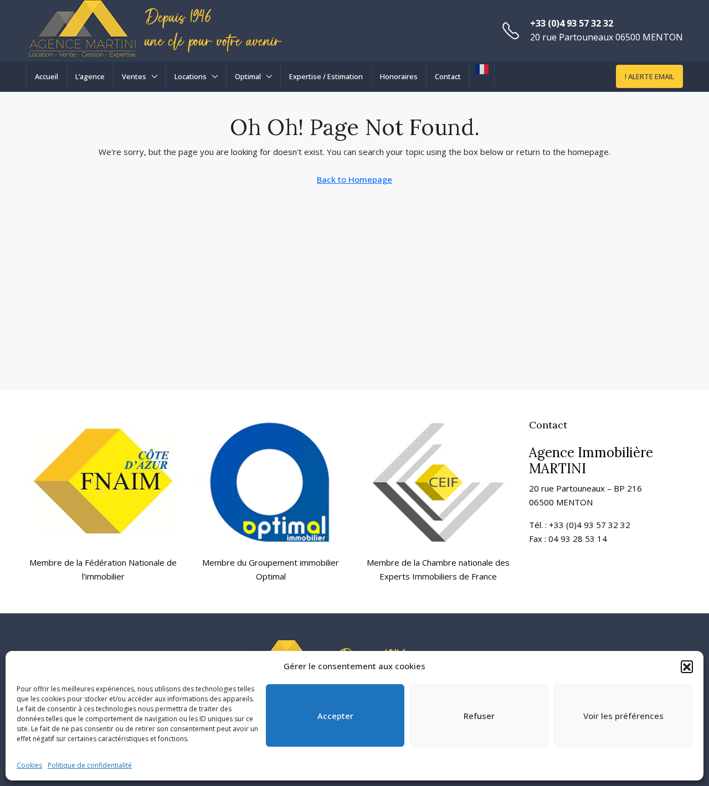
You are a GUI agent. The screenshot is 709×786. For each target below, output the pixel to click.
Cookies (29, 765)
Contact (448, 76)
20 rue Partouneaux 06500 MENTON (606, 37)
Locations (190, 76)
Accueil (46, 76)
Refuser (479, 715)
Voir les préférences (623, 715)
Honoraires (399, 76)
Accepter (335, 715)
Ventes (134, 76)
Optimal (248, 76)
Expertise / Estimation (326, 76)
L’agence (90, 76)
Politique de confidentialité (90, 765)
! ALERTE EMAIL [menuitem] (649, 76)
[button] (686, 666)
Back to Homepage (354, 179)
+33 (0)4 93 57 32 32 (571, 23)
